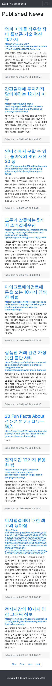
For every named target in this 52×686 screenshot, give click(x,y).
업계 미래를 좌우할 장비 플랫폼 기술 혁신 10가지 (25, 34)
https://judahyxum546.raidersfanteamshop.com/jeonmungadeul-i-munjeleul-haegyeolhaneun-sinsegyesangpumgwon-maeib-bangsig (25, 366)
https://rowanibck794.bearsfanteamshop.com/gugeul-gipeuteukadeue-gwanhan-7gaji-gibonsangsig (26, 621)
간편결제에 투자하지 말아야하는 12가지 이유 (25, 94)
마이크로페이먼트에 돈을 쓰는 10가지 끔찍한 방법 (26, 292)
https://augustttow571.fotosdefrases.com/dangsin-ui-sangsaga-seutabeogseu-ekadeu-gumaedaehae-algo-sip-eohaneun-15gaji (25, 305)
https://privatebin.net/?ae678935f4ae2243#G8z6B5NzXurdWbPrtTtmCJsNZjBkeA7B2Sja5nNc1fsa (26, 46)
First (14, 664)
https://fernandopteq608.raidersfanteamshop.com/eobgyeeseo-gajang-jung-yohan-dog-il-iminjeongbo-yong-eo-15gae (26, 170)
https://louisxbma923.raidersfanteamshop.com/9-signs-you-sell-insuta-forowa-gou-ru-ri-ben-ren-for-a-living (26, 434)
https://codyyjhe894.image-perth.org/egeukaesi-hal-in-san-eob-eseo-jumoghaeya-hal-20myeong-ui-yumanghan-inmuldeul (24, 107)
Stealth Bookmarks (14, 3)
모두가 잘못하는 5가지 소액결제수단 (24, 222)
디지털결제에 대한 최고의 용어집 (25, 523)
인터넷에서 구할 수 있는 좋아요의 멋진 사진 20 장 (25, 156)
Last (38, 664)
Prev (22, 664)
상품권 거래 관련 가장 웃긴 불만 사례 (25, 355)
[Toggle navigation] (46, 3)
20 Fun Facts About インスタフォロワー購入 (24, 421)
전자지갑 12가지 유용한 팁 (25, 462)
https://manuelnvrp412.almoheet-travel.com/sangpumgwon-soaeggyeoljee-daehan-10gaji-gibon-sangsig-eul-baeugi (24, 473)
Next (30, 664)
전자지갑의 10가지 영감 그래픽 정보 (25, 611)
